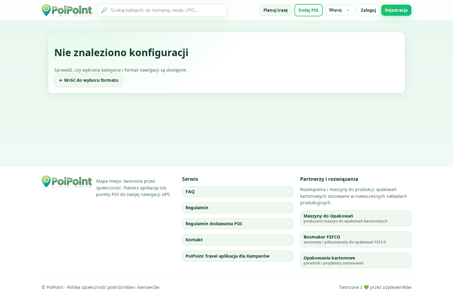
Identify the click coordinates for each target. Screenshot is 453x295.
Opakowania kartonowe (334, 260)
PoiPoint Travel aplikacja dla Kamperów (228, 256)
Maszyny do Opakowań (346, 218)
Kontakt (194, 240)
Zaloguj (368, 10)
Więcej (335, 10)
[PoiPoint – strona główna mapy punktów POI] (67, 10)
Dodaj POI (308, 10)
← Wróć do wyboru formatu (88, 80)
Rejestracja (396, 10)
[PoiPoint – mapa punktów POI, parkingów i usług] (67, 181)
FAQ (190, 191)
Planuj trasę (275, 10)
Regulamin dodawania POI (214, 223)
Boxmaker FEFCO (345, 239)
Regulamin (197, 207)
